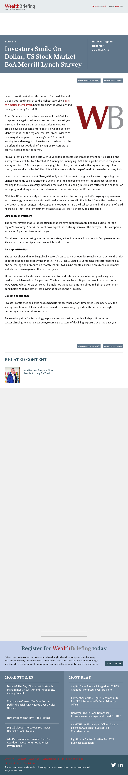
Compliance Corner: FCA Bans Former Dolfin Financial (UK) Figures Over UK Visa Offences (31, 704)
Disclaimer (29, 763)
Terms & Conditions (72, 758)
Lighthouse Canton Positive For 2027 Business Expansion (92, 740)
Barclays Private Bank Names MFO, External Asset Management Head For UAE (96, 714)
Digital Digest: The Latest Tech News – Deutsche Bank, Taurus (29, 729)
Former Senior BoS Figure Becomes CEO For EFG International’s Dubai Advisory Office (94, 701)
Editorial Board (50, 758)
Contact (21, 758)
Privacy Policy (13, 763)
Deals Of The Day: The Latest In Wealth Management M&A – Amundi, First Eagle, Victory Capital (31, 690)
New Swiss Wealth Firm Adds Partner (28, 717)
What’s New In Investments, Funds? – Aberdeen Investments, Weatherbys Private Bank (28, 742)
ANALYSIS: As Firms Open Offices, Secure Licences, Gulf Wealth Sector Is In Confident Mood (94, 728)
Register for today (64, 648)
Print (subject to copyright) (88, 80)
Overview (9, 758)
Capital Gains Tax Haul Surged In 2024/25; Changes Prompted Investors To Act (95, 688)
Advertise (34, 758)
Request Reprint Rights (113, 80)
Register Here (114, 663)
